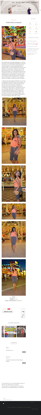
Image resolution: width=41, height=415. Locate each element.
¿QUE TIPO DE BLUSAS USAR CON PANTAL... (7, 335)
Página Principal (6, 401)
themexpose (19, 407)
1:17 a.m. (7, 348)
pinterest (36, 24)
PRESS (4, 398)
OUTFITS (28, 2)
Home (13, 2)
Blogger (31, 402)
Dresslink (15, 299)
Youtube (30, 24)
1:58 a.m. (7, 358)
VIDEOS (23, 2)
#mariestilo (13, 19)
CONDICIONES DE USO (7, 399)
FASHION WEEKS (34, 2)
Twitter (30, 33)
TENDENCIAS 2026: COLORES (32, 46)
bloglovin (36, 33)
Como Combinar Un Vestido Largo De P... (19, 335)
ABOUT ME (18, 2)
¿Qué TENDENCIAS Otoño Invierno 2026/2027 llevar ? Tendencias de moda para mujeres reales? (33, 49)
